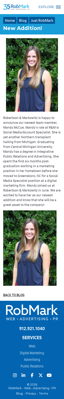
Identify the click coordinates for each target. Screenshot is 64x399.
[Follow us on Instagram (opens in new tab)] (14, 375)
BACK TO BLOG (14, 295)
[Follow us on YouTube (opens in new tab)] (49, 375)
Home (10, 20)
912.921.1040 (32, 328)
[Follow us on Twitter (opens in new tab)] (40, 375)
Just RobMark (42, 20)
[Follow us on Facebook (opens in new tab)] (32, 375)
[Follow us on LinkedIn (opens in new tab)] (23, 375)
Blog (23, 20)
